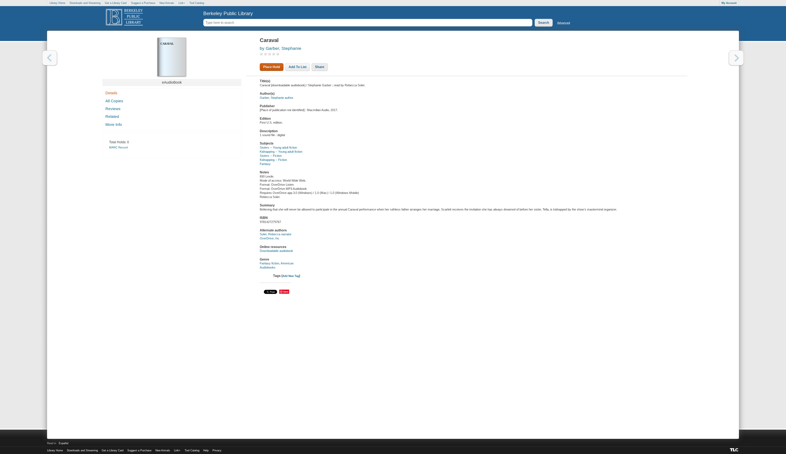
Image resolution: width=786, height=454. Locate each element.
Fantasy (265, 164)
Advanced (563, 22)
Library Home (57, 3)
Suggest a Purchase (143, 3)
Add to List (297, 67)
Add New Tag (290, 276)
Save (285, 291)
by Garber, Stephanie (280, 48)
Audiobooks (268, 267)
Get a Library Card (115, 3)
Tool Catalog (196, 3)
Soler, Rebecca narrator (275, 234)
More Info (113, 124)
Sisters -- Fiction (271, 155)
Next (736, 57)
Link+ (181, 3)
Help (206, 450)
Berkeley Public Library (228, 13)
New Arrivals (166, 3)
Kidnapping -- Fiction (273, 160)
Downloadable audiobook (276, 251)
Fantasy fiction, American (277, 263)
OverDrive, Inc (269, 238)
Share (319, 67)
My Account (729, 3)
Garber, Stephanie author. (277, 97)
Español (63, 443)
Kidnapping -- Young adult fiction (281, 151)
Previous (49, 57)
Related (112, 116)
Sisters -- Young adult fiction (278, 147)
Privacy (216, 450)
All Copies (114, 101)
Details (111, 93)
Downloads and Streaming (85, 3)
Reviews (113, 109)
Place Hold (271, 67)
